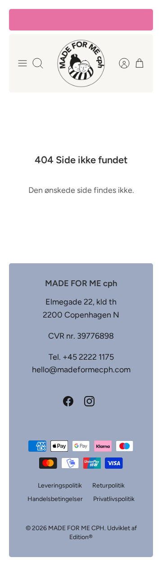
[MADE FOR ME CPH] (81, 63)
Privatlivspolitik (114, 499)
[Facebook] (68, 401)
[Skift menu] (22, 63)
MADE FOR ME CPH (76, 528)
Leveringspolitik (60, 485)
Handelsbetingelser (55, 499)
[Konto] (120, 63)
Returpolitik (108, 485)
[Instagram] (89, 401)
